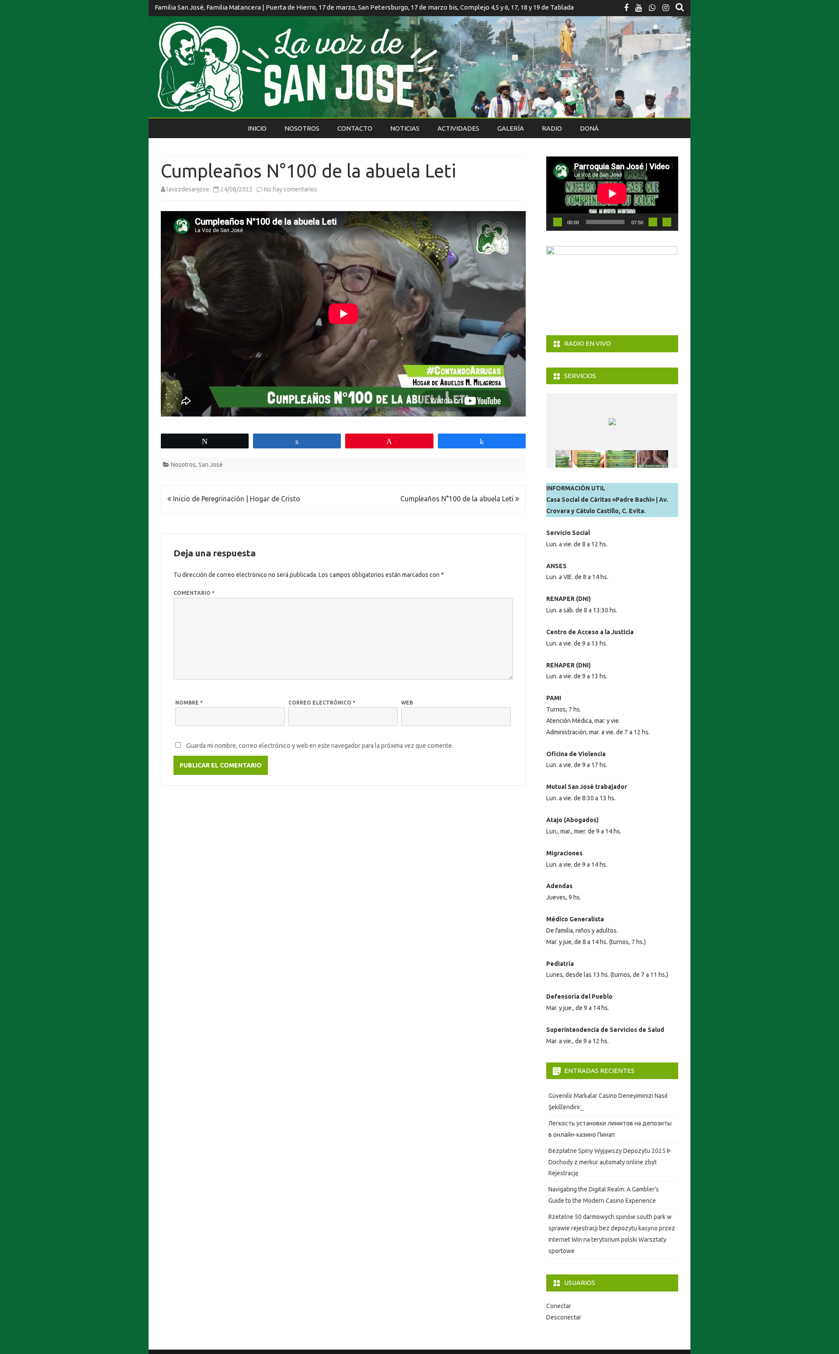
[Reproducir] (557, 222)
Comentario (194, 593)
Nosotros (301, 128)
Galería (510, 128)
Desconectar (563, 1317)
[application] (612, 193)
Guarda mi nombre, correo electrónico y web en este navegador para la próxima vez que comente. (319, 745)
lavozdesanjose (187, 189)
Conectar (558, 1305)
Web (407, 702)
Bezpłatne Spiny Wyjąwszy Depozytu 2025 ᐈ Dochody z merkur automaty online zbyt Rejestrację (609, 1162)
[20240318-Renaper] (556, 459)
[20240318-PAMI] (652, 459)
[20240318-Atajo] (620, 459)
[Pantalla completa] (666, 222)
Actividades (458, 128)
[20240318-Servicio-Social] (588, 459)
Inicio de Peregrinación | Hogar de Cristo (235, 499)
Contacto (354, 128)
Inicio (257, 128)
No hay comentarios (290, 189)
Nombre (189, 702)
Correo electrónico (321, 702)
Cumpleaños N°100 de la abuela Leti (457, 499)
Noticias (405, 128)
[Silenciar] (652, 222)
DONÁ (589, 128)
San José (210, 464)
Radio (552, 128)
